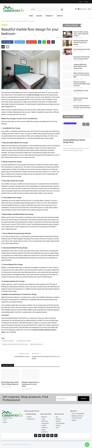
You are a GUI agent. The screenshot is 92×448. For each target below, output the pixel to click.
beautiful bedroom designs (24, 341)
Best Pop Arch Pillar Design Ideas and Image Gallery (82, 57)
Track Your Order (77, 418)
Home (31, 16)
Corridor (44, 425)
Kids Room (45, 421)
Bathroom (45, 427)
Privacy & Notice (7, 418)
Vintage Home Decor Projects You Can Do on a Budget (46, 357)
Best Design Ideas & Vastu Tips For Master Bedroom (10, 383)
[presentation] (84, 124)
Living (43, 419)
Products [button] (49, 16)
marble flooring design (8, 341)
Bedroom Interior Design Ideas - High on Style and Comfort (81, 33)
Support (74, 420)
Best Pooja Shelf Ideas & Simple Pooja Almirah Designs (81, 42)
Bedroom (8, 21)
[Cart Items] (75, 9)
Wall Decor (45, 432)
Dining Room (31, 419)
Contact (60, 16)
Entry (57, 427)
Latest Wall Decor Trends (21, 356)
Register (86, 1)
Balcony (58, 421)
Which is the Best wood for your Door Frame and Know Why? (82, 75)
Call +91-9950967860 (78, 413)
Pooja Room (45, 423)
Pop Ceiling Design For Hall (82, 49)
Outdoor (58, 419)
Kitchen (29, 417)
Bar (57, 417)
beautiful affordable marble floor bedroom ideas (14, 344)
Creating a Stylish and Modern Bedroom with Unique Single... (80, 66)
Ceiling (43, 430)
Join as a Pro (83, 9)
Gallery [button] (39, 16)
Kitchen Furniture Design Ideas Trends (81, 99)
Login (80, 1)
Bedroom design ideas (36, 344)
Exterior (58, 425)
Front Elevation (60, 423)
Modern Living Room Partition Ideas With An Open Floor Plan (82, 83)
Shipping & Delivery (77, 416)
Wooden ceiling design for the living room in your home (30, 384)
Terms (4, 420)
